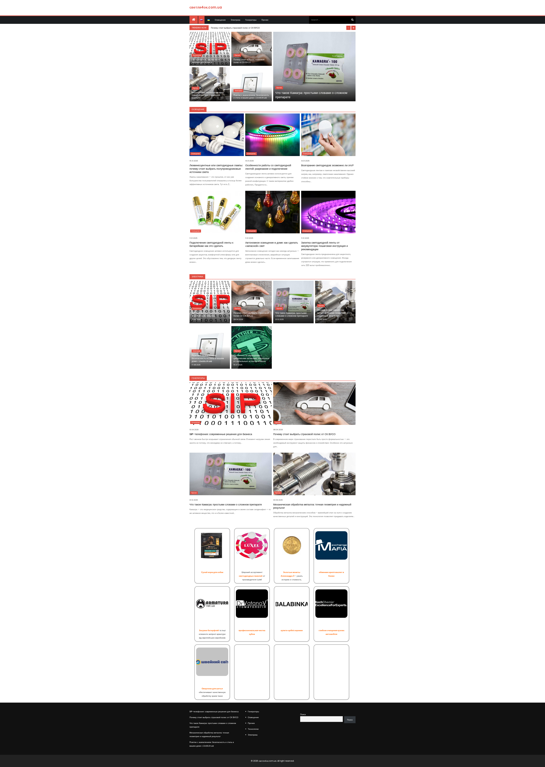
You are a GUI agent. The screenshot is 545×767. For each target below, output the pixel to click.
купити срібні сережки (292, 630)
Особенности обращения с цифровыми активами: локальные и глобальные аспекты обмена (251, 358)
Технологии (197, 55)
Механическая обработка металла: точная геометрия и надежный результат (208, 95)
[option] (282, 27)
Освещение (220, 19)
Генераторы (250, 19)
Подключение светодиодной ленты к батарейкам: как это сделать (211, 244)
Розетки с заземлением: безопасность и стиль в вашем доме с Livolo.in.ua (251, 96)
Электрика (235, 19)
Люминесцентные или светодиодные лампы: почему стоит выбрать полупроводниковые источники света (216, 169)
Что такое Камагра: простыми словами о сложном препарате (311, 95)
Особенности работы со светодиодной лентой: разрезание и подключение (268, 167)
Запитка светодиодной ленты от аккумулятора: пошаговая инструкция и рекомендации (324, 246)
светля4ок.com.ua (205, 7)
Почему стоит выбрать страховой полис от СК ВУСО (235, 27)
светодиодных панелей (250, 576)
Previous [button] (348, 28)
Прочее (264, 19)
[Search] (352, 20)
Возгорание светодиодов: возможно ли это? (327, 165)
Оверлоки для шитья (212, 688)
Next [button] (353, 28)
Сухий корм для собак (212, 572)
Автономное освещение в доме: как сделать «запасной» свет (271, 244)
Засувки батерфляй (209, 630)
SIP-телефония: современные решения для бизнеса (206, 61)
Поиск (303, 714)
